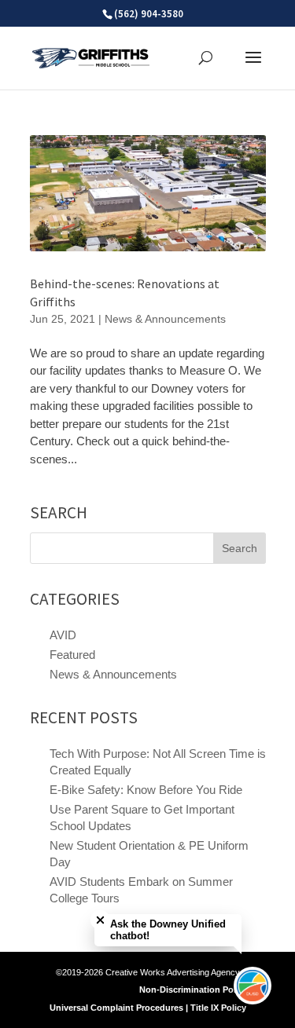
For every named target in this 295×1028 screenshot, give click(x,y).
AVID (63, 635)
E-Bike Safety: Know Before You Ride (146, 789)
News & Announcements (165, 319)
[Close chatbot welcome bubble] (100, 920)
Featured (72, 654)
